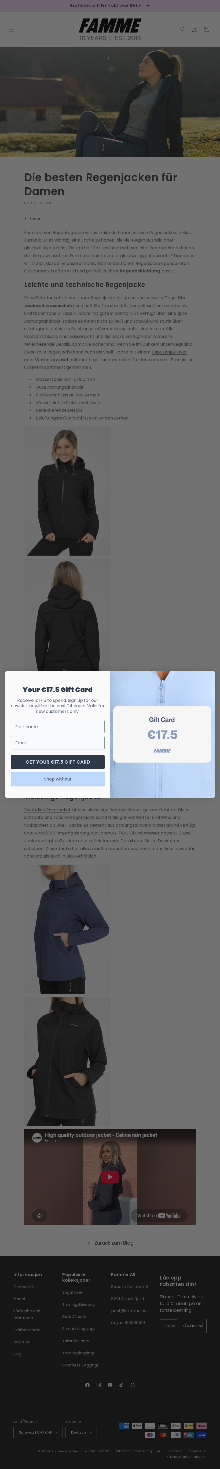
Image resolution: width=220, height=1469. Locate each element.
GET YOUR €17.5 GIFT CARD (57, 762)
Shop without (58, 779)
